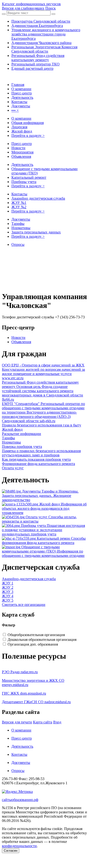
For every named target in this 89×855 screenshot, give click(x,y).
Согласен (10, 850)
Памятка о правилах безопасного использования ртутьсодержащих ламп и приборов (41, 453)
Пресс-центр (21, 144)
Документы (20, 219)
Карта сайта (42, 722)
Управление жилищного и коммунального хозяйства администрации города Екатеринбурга (45, 34)
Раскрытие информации (21, 434)
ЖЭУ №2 (18, 207)
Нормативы (20, 228)
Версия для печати (17, 722)
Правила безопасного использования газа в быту (41, 425)
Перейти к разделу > (28, 135)
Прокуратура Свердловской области (40, 21)
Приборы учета (23, 182)
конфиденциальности (19, 846)
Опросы (17, 244)
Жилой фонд (21, 131)
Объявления (21, 156)
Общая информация (27, 123)
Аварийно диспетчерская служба (38, 198)
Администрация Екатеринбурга (37, 26)
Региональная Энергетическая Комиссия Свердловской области (44, 49)
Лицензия (19, 127)
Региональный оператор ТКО (35, 64)
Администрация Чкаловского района (41, 43)
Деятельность (22, 165)
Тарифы (17, 224)
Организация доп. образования (33, 644)
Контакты (19, 194)
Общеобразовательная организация (36, 635)
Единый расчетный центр (32, 68)
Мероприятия (22, 152)
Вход (57, 722)
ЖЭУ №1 (18, 203)
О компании (21, 118)
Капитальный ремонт (28, 177)
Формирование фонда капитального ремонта (38, 464)
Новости (18, 148)
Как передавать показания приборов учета (36, 459)
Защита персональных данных (36, 232)
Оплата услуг (13, 468)
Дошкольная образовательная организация (42, 640)
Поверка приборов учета (22, 447)
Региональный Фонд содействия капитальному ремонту (37, 58)
